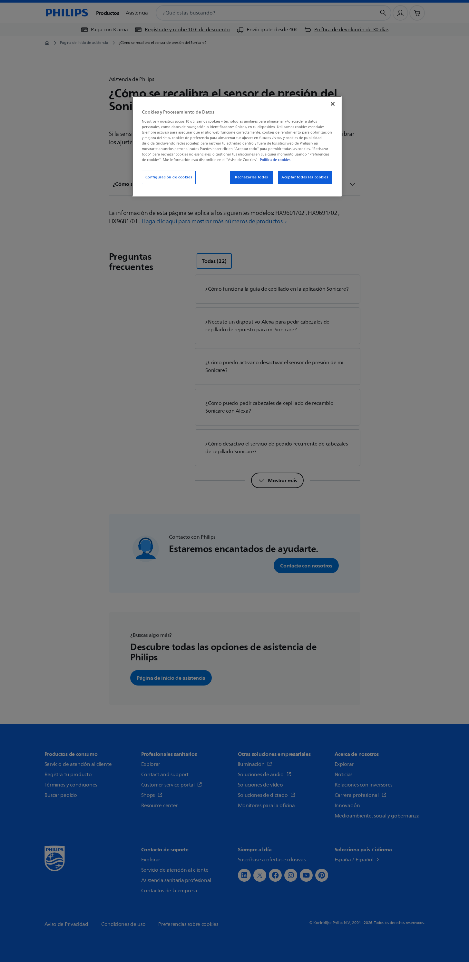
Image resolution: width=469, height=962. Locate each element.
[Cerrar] (333, 104)
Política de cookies (275, 159)
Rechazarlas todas (251, 177)
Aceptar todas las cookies (304, 177)
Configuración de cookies (168, 177)
